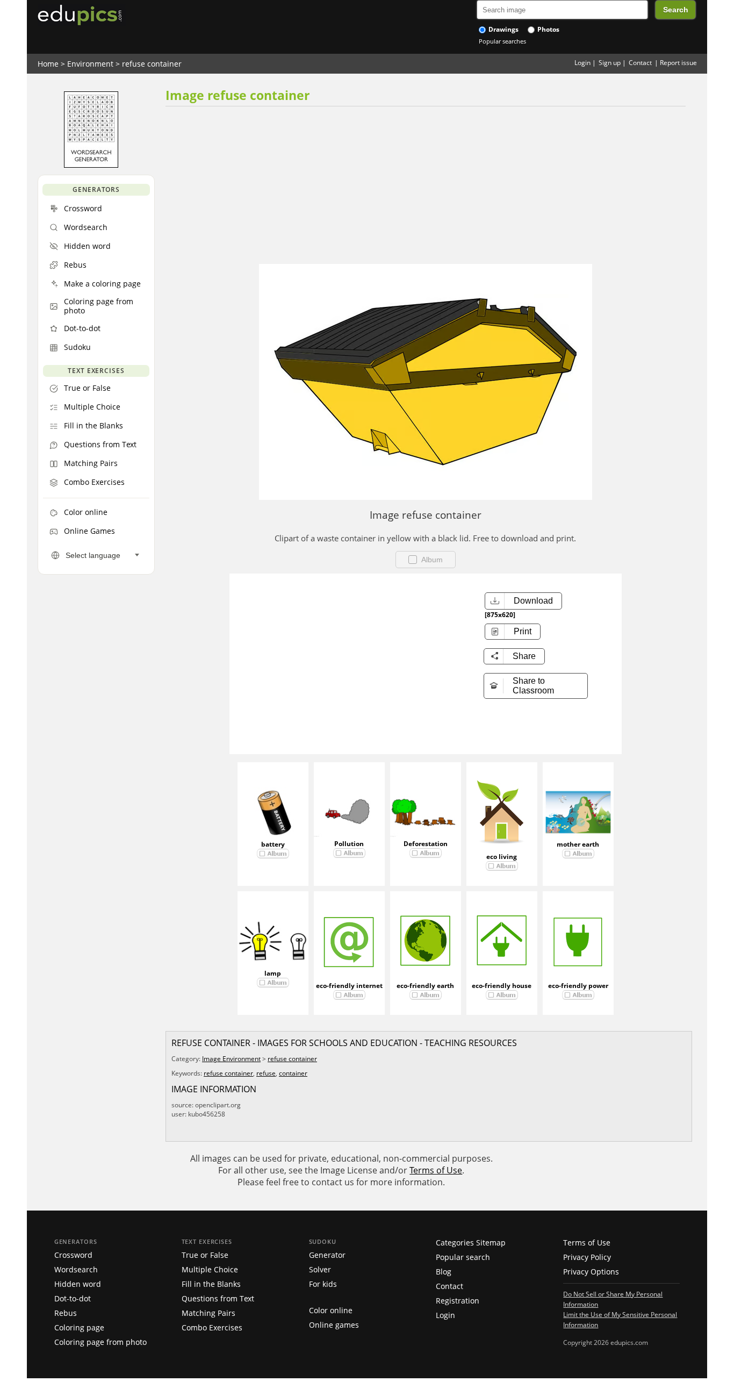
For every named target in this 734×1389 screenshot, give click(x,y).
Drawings (503, 29)
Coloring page (79, 1327)
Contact (640, 62)
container (293, 1073)
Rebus (65, 1313)
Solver (320, 1269)
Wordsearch (76, 1269)
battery (273, 844)
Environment (90, 64)
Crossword (73, 1255)
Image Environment (231, 1058)
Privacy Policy (587, 1257)
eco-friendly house (501, 985)
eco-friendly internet (349, 985)
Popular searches (502, 41)
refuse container (152, 64)
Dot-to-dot (72, 1298)
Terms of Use (435, 1170)
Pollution (349, 843)
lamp (272, 973)
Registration (457, 1300)
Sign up (610, 62)
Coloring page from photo (100, 1342)
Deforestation (426, 843)
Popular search (463, 1257)
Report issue (678, 62)
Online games (334, 1325)
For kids (323, 1284)
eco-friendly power (578, 985)
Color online (330, 1310)
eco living (501, 856)
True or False (205, 1255)
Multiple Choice (210, 1269)
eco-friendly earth (425, 985)
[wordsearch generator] (91, 165)
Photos (547, 29)
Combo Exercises (212, 1327)
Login (582, 62)
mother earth (578, 844)
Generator (327, 1255)
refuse (266, 1073)
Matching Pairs (208, 1313)
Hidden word (77, 1284)
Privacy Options (591, 1271)
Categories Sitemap (471, 1242)
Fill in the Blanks (211, 1284)
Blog (443, 1271)
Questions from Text (218, 1298)
